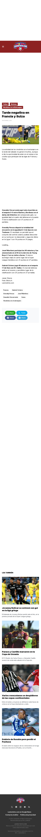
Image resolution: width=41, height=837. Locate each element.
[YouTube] (24, 807)
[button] (3, 46)
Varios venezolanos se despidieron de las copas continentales (20, 696)
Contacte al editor (11, 815)
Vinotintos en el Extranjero (12, 107)
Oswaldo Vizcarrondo (10, 297)
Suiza (23, 297)
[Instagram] (20, 807)
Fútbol (5, 104)
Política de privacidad (28, 815)
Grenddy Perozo (8, 293)
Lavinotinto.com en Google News (19, 812)
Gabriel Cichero (17, 290)
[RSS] (29, 807)
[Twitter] (12, 807)
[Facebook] (16, 807)
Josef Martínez (23, 293)
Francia (5, 290)
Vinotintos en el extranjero (12, 301)
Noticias (14, 104)
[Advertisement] (20, 20)
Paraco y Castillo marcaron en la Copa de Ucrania (18, 653)
